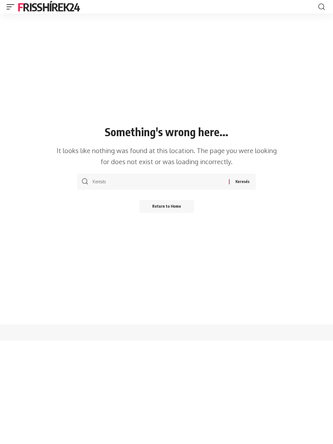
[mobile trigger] (12, 7)
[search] (321, 6)
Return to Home (166, 206)
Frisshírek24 (49, 7)
